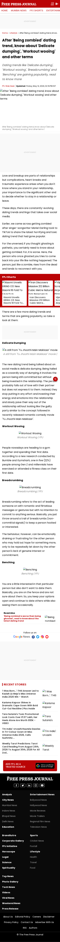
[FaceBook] (33, 636)
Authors (33, 927)
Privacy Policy (11, 922)
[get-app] (56, 4)
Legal (5, 857)
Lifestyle (13, 33)
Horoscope (8, 851)
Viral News (8, 897)
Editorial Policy (22, 916)
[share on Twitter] (22, 785)
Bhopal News (9, 816)
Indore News (8, 810)
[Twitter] (37, 636)
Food (32, 867)
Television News (38, 826)
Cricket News (37, 840)
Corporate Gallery (13, 840)
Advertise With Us (44, 922)
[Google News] (21, 636)
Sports (34, 835)
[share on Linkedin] (29, 785)
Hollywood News (38, 805)
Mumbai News (18, 10)
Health (33, 857)
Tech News (8, 887)
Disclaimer (48, 916)
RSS (25, 927)
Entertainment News (42, 794)
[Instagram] (42, 636)
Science (7, 862)
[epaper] (52, 4)
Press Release (10, 908)
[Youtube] (46, 636)
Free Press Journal (19, 3)
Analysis (7, 794)
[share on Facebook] (16, 785)
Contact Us (27, 922)
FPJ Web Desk (8, 86)
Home (4, 10)
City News (8, 799)
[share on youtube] (42, 785)
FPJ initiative (9, 846)
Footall (33, 846)
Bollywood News (38, 799)
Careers (36, 916)
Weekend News (11, 903)
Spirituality (8, 867)
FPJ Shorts (36, 10)
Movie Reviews (37, 810)
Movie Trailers (37, 816)
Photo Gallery (10, 881)
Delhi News (8, 821)
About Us (8, 916)
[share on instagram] (35, 785)
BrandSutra (9, 835)
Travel (33, 862)
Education (8, 826)
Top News (8, 876)
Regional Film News (40, 821)
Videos (6, 892)
